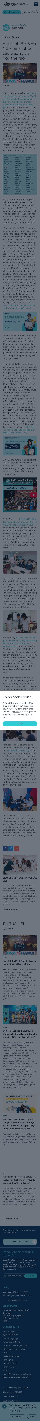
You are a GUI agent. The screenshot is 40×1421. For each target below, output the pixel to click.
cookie (16, 711)
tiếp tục (20, 723)
